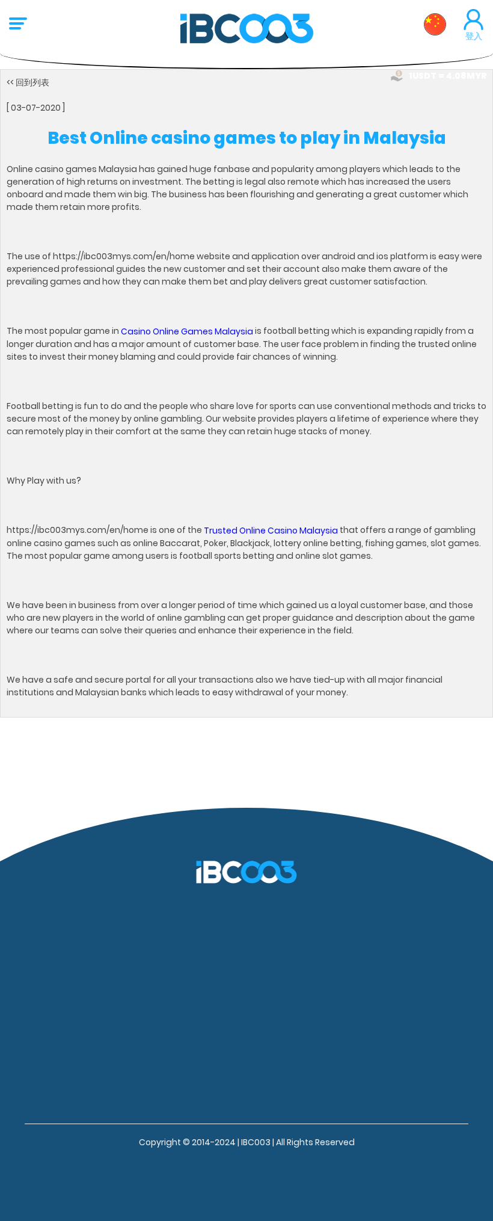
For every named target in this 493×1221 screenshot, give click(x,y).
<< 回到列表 (28, 82)
